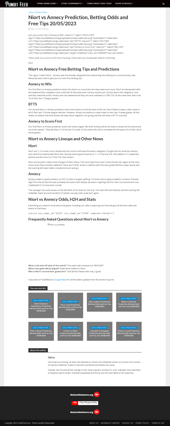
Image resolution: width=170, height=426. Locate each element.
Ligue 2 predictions (37, 12)
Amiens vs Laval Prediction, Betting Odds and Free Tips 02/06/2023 (128, 333)
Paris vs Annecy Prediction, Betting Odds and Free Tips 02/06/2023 (41, 333)
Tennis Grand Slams (46, 3)
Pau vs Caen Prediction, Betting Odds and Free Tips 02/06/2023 (70, 307)
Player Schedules (123, 3)
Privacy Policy (142, 423)
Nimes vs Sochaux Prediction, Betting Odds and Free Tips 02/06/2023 (128, 304)
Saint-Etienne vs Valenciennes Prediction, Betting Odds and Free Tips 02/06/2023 (41, 307)
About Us (93, 423)
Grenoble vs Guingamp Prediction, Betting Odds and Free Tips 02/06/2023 (99, 333)
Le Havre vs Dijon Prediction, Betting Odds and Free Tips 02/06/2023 (70, 333)
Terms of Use (158, 423)
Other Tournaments (71, 3)
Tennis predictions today (99, 3)
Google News (60, 279)
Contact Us (127, 423)
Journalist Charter (110, 423)
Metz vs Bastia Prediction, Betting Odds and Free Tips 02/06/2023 (99, 304)
